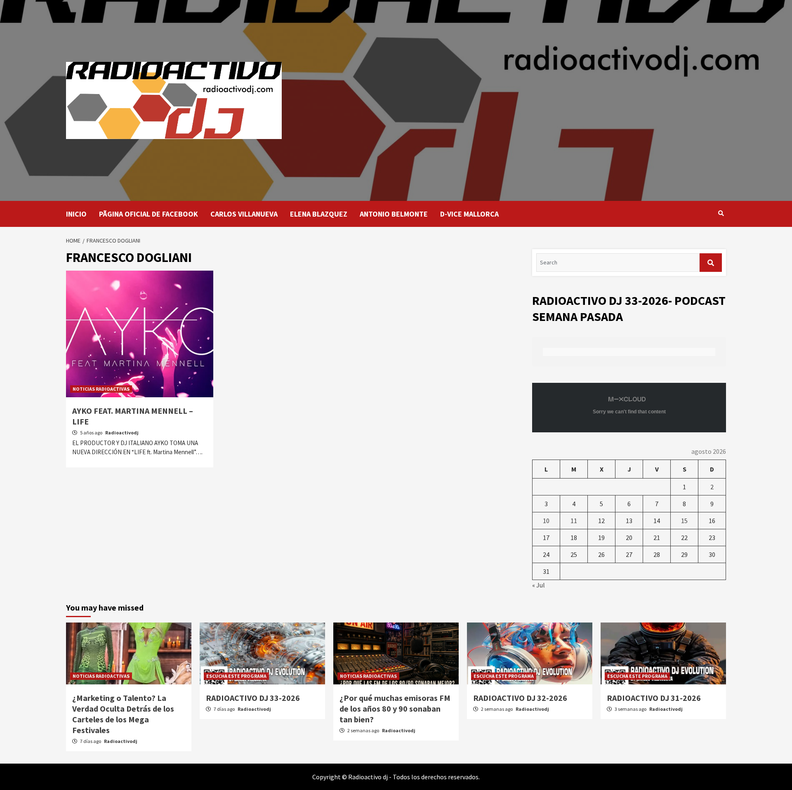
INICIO (76, 214)
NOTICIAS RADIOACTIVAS (101, 389)
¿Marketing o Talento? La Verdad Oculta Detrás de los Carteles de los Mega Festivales (123, 714)
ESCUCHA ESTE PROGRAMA (236, 676)
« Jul (538, 585)
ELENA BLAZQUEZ (318, 214)
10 (546, 520)
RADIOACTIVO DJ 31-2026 (654, 698)
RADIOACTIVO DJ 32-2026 (520, 698)
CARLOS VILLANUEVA (244, 214)
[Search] (721, 213)
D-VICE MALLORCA (469, 214)
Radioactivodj (122, 432)
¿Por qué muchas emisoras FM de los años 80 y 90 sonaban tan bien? (394, 708)
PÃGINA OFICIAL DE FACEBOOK (148, 214)
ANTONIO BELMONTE (394, 214)
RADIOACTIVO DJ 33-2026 (253, 698)
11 (573, 520)
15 (684, 520)
